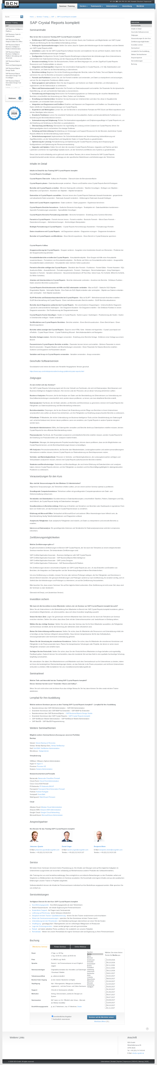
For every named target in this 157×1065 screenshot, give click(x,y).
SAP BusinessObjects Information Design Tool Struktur (13, 83)
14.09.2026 (111, 960)
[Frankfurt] (95, 968)
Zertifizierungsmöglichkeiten (140, 41)
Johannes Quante (36, 846)
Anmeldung (127, 6)
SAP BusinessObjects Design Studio (13, 69)
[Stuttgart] (95, 987)
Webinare (14, 98)
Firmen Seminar (60, 947)
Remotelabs (36, 932)
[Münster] (95, 983)
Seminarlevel (135, 48)
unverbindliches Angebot (62, 1017)
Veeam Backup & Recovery (45, 743)
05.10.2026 (111, 963)
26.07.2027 (111, 997)
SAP (7, 26)
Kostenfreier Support (39, 910)
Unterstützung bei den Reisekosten (45, 921)
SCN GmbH (11, 4)
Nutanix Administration (44, 769)
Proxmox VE (41, 766)
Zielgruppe (134, 35)
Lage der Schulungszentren (42, 926)
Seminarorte (96, 6)
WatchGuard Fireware (47, 797)
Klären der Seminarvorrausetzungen (45, 918)
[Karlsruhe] (95, 973)
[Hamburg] (95, 969)
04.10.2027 (111, 1005)
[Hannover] (95, 971)
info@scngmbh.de (138, 1053)
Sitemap (141, 1061)
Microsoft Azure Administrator (52, 815)
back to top (147, 1029)
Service (83, 6)
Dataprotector (44, 751)
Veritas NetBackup (58, 746)
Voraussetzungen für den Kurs (141, 38)
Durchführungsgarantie (40, 905)
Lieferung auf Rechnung (41, 913)
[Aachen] (95, 952)
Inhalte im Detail (136, 29)
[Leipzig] (95, 977)
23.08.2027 (111, 1000)
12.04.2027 (111, 984)
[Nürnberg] (95, 985)
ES (126, 1)
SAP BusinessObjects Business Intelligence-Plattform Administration (13, 46)
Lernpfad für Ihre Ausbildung (140, 51)
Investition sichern (137, 45)
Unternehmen (111, 6)
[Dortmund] (95, 960)
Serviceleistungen (137, 61)
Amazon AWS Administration (50, 810)
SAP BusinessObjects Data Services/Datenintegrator (14, 63)
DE (117, 1)
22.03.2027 (111, 981)
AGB (146, 1061)
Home (32, 17)
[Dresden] (95, 962)
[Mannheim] (95, 979)
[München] (95, 981)
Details (79, 1006)
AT (111, 1)
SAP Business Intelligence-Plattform (14, 30)
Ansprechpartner (136, 57)
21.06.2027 (111, 992)
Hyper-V (40, 764)
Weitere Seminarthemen (139, 54)
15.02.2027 (111, 976)
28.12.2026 (111, 971)
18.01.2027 (111, 973)
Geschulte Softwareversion (140, 32)
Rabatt (34, 929)
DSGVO (134, 1061)
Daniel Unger (67, 846)
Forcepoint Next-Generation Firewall (51, 789)
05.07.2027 (111, 995)
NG (129, 1)
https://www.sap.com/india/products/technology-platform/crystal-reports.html (57, 371)
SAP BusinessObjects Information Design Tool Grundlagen (13, 75)
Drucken (140, 1)
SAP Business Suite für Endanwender (13, 35)
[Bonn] (95, 956)
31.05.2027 (111, 989)
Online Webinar (80, 947)
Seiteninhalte (135, 22)
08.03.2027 (111, 979)
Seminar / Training (67, 6)
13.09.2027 (111, 1003)
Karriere (119, 1061)
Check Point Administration (49, 781)
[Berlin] (95, 954)
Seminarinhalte (136, 25)
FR (123, 1)
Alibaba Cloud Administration (51, 807)
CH (114, 1)
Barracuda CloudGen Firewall (49, 778)
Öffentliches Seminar (39, 947)
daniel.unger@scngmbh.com (77, 850)
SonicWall (41, 794)
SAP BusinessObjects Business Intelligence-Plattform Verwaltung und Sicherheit (14, 55)
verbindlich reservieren (61, 1019)
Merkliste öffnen (100, 1022)
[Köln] (95, 975)
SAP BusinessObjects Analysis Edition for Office (14, 40)
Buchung (134, 64)
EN (120, 1)
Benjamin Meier (100, 846)
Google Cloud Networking (50, 812)
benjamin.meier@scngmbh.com (110, 850)
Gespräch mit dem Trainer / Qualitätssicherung (49, 916)
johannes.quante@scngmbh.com (47, 850)
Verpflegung (36, 924)
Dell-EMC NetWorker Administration (46, 748)
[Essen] (95, 966)
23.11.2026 (111, 968)
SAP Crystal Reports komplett (66, 17)
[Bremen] (95, 958)
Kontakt (133, 1)
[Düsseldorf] (95, 964)
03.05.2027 (111, 987)
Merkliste (140, 6)
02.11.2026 (111, 965)
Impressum (147, 1)
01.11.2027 (111, 1008)
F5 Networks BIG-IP (47, 786)
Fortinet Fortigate (42, 792)
